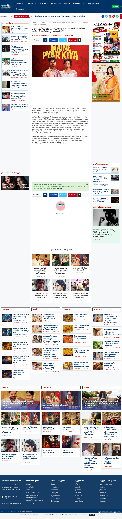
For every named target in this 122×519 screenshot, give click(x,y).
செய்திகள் (20, 4)
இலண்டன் (32, 4)
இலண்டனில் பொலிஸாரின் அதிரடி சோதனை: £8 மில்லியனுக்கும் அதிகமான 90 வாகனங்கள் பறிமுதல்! (100, 180)
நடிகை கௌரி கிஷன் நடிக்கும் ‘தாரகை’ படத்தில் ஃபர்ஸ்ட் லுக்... (60, 295)
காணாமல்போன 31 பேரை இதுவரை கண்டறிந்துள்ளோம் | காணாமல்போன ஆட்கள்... (19, 73)
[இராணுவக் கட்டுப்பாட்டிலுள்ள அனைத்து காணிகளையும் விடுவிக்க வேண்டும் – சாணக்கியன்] (6, 48)
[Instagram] (110, 16)
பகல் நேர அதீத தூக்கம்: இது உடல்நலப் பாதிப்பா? (111, 365)
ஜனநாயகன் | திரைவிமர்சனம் (48, 428)
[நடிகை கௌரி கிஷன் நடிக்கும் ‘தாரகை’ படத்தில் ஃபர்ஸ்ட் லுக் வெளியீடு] (60, 285)
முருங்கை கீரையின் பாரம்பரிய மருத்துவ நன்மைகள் (111, 343)
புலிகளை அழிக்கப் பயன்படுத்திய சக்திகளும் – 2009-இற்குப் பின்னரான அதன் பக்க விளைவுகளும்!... (90, 462)
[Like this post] (45, 40)
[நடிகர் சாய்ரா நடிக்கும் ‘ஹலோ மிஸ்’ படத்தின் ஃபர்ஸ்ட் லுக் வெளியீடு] (80, 285)
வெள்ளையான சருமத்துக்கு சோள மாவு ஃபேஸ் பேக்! (49, 316)
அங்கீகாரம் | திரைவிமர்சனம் (48, 452)
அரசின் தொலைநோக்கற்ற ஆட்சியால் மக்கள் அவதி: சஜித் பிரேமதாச (19, 61)
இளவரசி (14, 89)
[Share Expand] (79, 40)
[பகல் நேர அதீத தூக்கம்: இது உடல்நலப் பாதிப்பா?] (98, 366)
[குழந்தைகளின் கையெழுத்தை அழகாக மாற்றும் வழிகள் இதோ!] (37, 366)
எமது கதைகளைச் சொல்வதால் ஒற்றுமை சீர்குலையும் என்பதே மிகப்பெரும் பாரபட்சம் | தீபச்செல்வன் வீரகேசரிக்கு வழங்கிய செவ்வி (104, 232)
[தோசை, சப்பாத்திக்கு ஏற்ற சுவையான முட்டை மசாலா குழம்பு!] (68, 366)
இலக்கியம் (55, 4)
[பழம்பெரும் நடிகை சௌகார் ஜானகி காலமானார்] (41, 285)
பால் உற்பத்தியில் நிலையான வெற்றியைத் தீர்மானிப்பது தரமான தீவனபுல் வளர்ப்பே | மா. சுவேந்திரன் (101, 403)
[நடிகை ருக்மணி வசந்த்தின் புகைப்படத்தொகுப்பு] (8, 183)
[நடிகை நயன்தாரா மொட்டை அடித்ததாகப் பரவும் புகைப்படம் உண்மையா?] (60, 260)
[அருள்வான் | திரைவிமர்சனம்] (71, 418)
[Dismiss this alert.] (87, 184)
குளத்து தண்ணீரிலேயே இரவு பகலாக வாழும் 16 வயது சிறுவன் (101, 191)
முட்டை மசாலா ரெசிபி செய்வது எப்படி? (81, 326)
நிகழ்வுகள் (20, 9)
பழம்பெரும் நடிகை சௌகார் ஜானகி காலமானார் (41, 295)
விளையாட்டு (78, 4)
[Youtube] (113, 16)
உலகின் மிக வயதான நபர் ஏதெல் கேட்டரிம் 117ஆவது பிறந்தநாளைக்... (19, 106)
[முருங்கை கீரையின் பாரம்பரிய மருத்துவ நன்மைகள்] (98, 345)
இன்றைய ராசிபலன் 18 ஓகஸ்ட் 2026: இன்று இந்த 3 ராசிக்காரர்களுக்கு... (20, 345)
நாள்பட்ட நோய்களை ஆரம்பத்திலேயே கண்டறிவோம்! (111, 354)
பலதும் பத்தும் (93, 4)
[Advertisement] (15, 141)
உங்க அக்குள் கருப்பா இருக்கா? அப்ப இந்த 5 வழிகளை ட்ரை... (51, 327)
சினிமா (67, 4)
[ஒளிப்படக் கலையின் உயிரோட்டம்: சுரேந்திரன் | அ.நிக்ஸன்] (111, 449)
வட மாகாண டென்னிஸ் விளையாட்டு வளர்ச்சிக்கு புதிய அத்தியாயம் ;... (19, 38)
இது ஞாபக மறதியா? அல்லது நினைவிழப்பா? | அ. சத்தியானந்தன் (101, 200)
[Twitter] (106, 16)
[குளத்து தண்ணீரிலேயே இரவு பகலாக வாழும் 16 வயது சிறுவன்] (115, 191)
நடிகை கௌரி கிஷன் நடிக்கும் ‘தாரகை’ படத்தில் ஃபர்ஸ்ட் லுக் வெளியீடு (30, 457)
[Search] (121, 6)
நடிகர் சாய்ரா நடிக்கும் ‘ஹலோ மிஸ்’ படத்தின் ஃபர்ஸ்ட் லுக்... (80, 295)
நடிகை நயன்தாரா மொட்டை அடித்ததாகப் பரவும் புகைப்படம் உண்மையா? (60, 271)
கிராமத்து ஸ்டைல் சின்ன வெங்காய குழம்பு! (80, 338)
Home (34, 23)
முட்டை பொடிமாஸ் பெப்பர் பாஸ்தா (80, 316)
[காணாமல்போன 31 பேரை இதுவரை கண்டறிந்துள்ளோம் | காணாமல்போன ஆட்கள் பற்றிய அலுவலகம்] (6, 73)
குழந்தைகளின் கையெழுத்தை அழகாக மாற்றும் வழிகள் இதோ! (49, 366)
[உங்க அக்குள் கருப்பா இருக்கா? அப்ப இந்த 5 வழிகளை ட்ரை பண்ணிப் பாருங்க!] (37, 329)
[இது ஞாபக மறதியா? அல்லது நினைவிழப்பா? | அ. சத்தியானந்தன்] (115, 200)
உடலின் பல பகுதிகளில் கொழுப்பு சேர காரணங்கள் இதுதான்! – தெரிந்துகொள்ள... (111, 318)
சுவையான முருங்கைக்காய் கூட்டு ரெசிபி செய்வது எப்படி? (81, 351)
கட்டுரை (42, 4)
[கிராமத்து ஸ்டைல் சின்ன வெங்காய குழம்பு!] (68, 339)
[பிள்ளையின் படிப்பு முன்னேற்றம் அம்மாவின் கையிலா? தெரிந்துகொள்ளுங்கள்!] (37, 339)
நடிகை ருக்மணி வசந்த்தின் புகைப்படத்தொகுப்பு (9, 186)
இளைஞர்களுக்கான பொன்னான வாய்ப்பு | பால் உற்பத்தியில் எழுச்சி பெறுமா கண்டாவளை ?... (91, 431)
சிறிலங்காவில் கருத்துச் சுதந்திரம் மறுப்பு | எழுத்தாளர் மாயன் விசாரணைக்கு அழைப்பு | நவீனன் (110, 432)
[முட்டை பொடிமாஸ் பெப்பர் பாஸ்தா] (68, 318)
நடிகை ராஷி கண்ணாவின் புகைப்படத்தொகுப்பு (23, 186)
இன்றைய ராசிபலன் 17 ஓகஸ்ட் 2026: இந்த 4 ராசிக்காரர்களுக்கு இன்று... (21, 359)
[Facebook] (103, 16)
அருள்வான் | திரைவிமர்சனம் (68, 428)
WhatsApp (115, 6)
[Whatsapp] (117, 16)
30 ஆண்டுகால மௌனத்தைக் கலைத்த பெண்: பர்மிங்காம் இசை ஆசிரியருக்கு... (19, 84)
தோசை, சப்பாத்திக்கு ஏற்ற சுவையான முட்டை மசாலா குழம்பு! (81, 364)
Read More (100, 514)
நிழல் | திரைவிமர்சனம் (68, 452)
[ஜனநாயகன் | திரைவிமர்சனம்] (51, 418)
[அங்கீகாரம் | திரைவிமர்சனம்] (51, 441)
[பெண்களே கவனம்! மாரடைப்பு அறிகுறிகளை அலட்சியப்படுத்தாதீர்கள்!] (98, 332)
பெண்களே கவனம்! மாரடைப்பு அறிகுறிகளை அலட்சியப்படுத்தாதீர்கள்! (112, 332)
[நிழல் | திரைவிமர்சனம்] (71, 441)
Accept (92, 515)
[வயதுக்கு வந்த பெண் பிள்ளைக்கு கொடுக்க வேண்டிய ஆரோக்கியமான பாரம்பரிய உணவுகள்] (37, 352)
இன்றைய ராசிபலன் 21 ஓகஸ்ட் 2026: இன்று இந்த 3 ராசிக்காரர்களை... (21, 317)
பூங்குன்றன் (15, 32)
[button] (31, 16)
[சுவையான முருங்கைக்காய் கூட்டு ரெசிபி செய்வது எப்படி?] (68, 351)
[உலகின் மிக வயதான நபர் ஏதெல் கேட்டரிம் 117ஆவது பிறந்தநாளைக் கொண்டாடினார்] (6, 107)
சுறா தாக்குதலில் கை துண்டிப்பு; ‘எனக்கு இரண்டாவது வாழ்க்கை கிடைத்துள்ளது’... (18, 95)
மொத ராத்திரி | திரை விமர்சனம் (80, 269)
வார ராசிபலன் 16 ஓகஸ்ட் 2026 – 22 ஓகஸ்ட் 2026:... (18, 373)
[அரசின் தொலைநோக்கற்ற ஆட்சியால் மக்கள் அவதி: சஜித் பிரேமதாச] (6, 61)
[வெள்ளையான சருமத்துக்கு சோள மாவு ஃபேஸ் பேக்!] (37, 318)
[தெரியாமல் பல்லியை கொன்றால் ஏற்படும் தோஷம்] (115, 169)
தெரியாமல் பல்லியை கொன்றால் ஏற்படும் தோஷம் (100, 169)
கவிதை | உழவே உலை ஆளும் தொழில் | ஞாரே (53, 16)
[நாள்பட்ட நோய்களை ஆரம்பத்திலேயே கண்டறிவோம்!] (98, 356)
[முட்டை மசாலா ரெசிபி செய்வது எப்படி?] (68, 329)
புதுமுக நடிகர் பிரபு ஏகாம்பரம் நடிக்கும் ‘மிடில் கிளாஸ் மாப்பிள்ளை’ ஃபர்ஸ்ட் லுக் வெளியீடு (19, 403)
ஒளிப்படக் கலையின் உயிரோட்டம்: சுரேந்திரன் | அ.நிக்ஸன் (111, 461)
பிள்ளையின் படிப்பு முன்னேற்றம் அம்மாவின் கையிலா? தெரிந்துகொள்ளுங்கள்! (51, 339)
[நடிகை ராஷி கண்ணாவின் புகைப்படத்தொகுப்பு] (22, 183)
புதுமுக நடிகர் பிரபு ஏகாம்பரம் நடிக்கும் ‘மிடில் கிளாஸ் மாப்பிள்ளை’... (19, 28)
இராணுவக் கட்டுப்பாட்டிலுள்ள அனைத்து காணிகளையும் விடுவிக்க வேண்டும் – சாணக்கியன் (19, 49)
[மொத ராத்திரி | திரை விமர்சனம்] (80, 260)
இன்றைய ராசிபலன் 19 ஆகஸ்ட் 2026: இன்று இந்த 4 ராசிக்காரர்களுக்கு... (21, 331)
